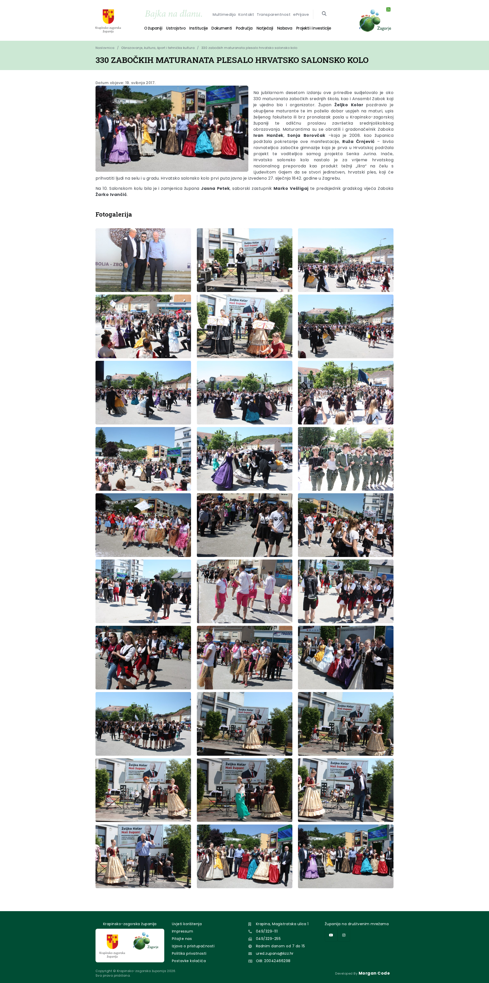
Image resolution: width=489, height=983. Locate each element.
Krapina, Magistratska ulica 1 (282, 923)
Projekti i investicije (313, 28)
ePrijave (301, 14)
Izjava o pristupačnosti (193, 946)
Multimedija (224, 14)
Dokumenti (221, 28)
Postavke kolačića (189, 960)
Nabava (284, 28)
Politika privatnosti (189, 953)
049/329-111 (267, 931)
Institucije (198, 28)
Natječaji (264, 28)
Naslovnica (105, 48)
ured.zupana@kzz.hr (275, 953)
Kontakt (246, 14)
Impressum (182, 931)
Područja (244, 28)
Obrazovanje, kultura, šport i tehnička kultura (158, 48)
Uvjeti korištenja (187, 923)
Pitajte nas (182, 938)
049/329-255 (268, 938)
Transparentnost (274, 14)
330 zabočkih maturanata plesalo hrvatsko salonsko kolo (249, 48)
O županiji (153, 28)
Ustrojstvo (175, 28)
